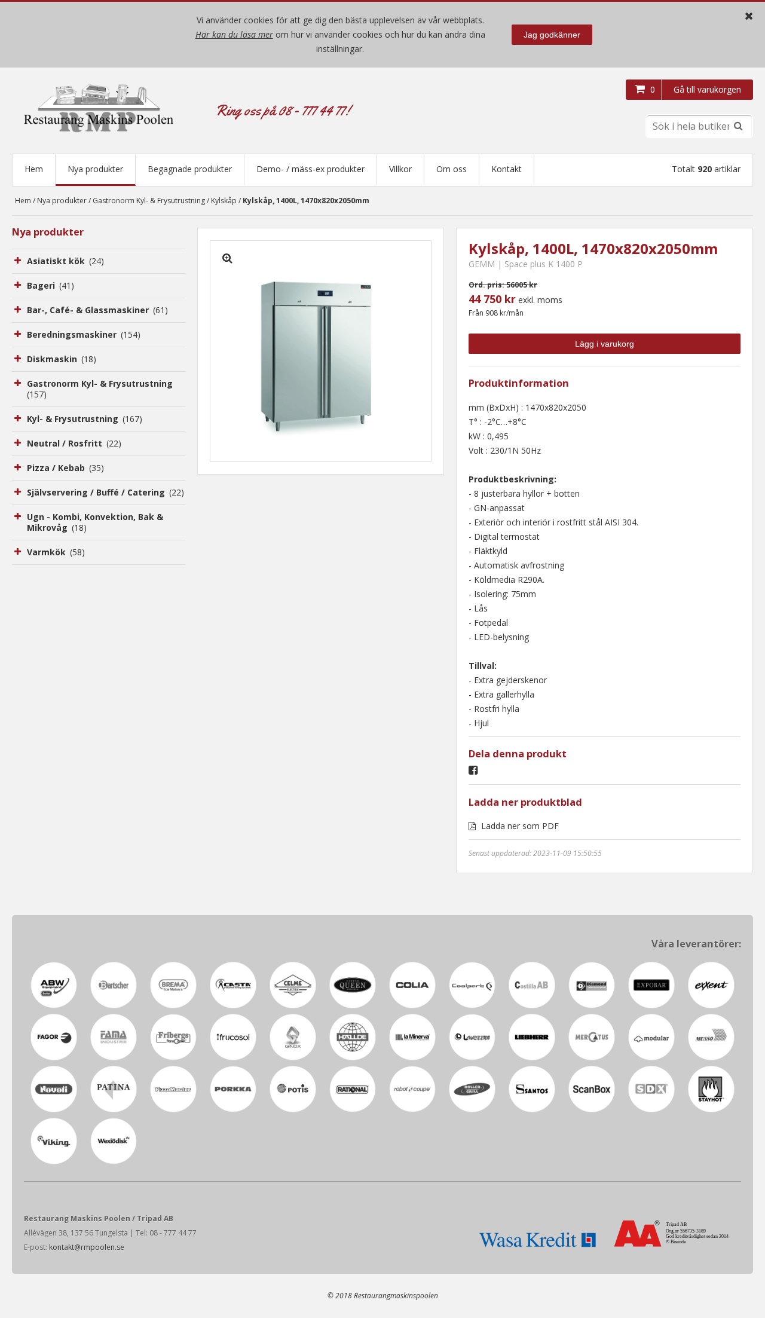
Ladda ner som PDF (519, 825)
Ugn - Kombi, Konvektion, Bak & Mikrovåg (95, 522)
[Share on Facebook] (476, 770)
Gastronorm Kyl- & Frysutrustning (149, 200)
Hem (34, 169)
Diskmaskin (61, 359)
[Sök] (738, 126)
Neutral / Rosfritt (74, 443)
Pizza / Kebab (65, 467)
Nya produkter (95, 169)
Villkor (400, 169)
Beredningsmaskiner (83, 334)
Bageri (50, 285)
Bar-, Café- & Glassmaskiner (97, 310)
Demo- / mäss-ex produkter (310, 169)
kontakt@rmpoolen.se (86, 1247)
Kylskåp (224, 200)
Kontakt (506, 169)
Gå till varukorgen (707, 89)
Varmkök (56, 552)
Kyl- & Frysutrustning (84, 418)
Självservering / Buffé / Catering (105, 492)
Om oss (451, 169)
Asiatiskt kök (65, 261)
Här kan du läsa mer (234, 34)
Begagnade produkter (190, 169)
